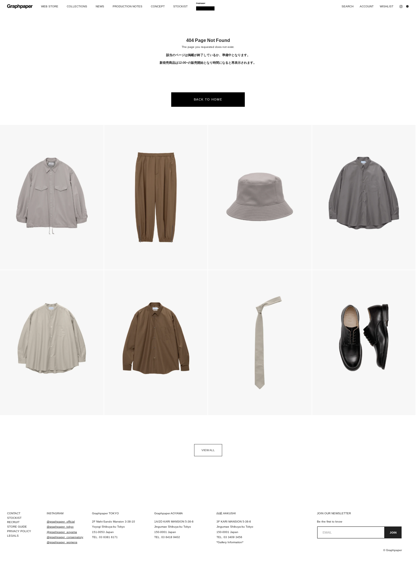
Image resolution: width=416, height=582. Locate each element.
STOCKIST (14, 517)
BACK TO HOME (208, 99)
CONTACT (13, 513)
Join (393, 532)
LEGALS (13, 535)
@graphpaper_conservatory (65, 537)
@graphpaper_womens (62, 542)
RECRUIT (13, 522)
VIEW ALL (208, 450)
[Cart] (409, 6)
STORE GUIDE (17, 526)
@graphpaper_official (61, 521)
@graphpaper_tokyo (60, 526)
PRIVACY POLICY (19, 531)
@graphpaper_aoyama (62, 532)
